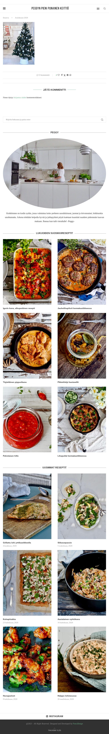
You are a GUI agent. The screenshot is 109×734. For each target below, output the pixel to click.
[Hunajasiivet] (27, 659)
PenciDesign (78, 724)
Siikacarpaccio (65, 543)
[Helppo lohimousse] (82, 659)
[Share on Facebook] (61, 75)
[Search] (104, 8)
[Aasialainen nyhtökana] (82, 583)
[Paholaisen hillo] (27, 419)
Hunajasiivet (9, 696)
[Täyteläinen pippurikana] (27, 346)
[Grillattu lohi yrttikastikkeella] (27, 506)
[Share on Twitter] (65, 75)
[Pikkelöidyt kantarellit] (82, 346)
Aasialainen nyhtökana (69, 619)
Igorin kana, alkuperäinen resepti (19, 308)
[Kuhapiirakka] (27, 583)
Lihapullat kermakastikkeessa (72, 456)
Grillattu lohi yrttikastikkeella (17, 543)
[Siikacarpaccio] (82, 506)
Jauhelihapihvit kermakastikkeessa (75, 308)
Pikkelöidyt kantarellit (68, 382)
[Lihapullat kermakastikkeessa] (82, 419)
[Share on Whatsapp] (70, 75)
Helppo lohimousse (67, 696)
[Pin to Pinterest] (67, 75)
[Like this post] (59, 75)
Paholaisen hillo (11, 456)
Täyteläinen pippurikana (15, 382)
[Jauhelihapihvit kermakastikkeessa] (82, 272)
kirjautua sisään (20, 97)
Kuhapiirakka (9, 619)
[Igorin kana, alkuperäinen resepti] (27, 272)
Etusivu (6, 18)
